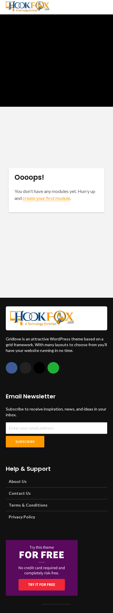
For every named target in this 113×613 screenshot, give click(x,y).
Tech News (17, 25)
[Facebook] (11, 368)
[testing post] (56, 60)
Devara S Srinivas (29, 96)
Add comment (64, 96)
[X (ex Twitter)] (25, 368)
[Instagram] (39, 368)
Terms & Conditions (28, 505)
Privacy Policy (22, 516)
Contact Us (20, 493)
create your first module (46, 198)
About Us (18, 481)
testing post (31, 36)
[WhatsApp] (53, 368)
